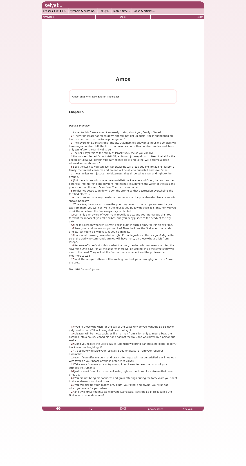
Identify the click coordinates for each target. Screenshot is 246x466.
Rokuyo (103, 11)
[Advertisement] (123, 47)
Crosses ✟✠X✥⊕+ (54, 11)
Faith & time (120, 11)
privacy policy (155, 408)
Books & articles (143, 11)
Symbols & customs (82, 11)
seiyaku (53, 4)
